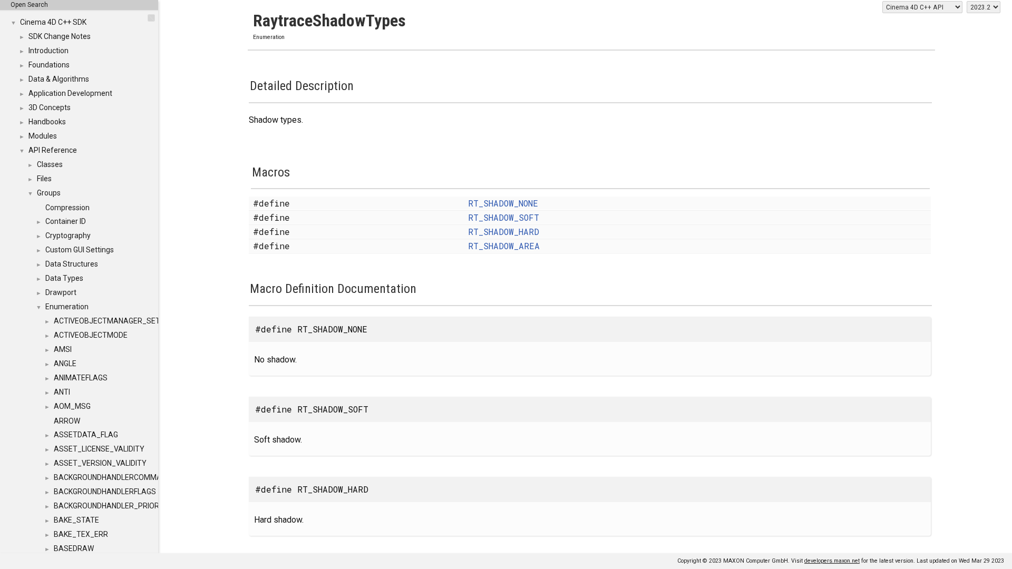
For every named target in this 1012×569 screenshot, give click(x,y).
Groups (49, 193)
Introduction (48, 50)
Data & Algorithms (58, 79)
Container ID (65, 221)
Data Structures (71, 264)
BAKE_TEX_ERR (81, 534)
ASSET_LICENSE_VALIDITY (99, 449)
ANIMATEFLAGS (81, 378)
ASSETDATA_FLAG (86, 434)
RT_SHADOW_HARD (503, 231)
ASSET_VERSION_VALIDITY (100, 463)
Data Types (64, 278)
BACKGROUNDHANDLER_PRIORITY (112, 506)
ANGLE (65, 363)
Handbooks (47, 121)
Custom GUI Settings (79, 250)
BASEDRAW (74, 548)
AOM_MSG (72, 406)
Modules (42, 136)
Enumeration (67, 306)
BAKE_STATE (76, 520)
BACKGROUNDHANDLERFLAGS (105, 491)
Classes (50, 164)
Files (44, 178)
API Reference (52, 150)
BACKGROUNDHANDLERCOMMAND (112, 477)
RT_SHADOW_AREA (504, 245)
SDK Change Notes (59, 36)
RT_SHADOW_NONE (503, 203)
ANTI (62, 392)
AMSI (63, 349)
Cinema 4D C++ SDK (53, 22)
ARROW (67, 421)
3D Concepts (49, 107)
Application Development (70, 93)
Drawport (60, 292)
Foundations (49, 65)
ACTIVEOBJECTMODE (91, 335)
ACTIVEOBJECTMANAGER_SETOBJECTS (123, 321)
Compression (67, 207)
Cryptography (68, 235)
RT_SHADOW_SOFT (503, 217)
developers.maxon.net (832, 560)
